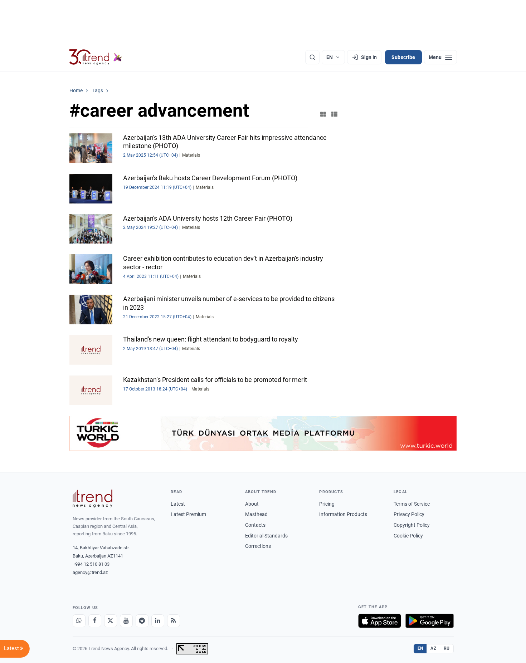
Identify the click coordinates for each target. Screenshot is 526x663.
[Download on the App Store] (379, 621)
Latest (178, 504)
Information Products (343, 514)
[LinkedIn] (157, 620)
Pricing (327, 504)
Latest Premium (188, 514)
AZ (433, 648)
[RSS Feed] (173, 620)
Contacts (255, 525)
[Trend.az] (95, 57)
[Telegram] (142, 620)
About (252, 504)
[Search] (312, 57)
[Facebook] (94, 620)
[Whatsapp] (79, 620)
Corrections (258, 546)
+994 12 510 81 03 (91, 564)
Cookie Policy (408, 536)
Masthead (256, 514)
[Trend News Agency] (93, 498)
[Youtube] (126, 620)
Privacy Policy (409, 514)
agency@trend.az (90, 572)
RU (447, 648)
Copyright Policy (412, 525)
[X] (110, 620)
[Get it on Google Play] (429, 621)
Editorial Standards (266, 536)
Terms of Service (412, 504)
